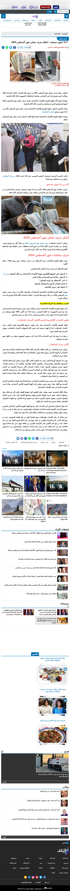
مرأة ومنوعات (7, 20)
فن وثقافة (25, 20)
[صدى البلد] (35, 16)
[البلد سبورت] (45, 7)
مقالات (53, 873)
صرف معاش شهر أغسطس (29, 442)
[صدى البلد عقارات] (23, 7)
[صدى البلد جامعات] (33, 7)
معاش (53, 442)
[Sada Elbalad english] (14, 7)
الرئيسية (65, 20)
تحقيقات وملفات (63, 873)
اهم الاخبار (57, 20)
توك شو (17, 20)
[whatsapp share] (6, 47)
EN (50, 12)
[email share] (3, 47)
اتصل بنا (38, 882)
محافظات (52, 868)
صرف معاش (44, 442)
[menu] (66, 16)
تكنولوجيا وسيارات (24, 868)
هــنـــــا (7, 274)
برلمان (14, 868)
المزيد (4, 782)
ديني (41, 863)
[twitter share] (10, 47)
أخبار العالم (26, 863)
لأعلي (64, 843)
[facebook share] (14, 47)
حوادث (40, 20)
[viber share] (21, 438)
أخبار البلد (48, 20)
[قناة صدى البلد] (56, 7)
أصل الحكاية (13, 863)
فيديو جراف (65, 868)
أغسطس (61, 442)
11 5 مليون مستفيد (11, 442)
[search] (3, 16)
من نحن (46, 882)
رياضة (33, 20)
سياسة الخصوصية (26, 882)
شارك (19, 47)
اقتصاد (40, 868)
